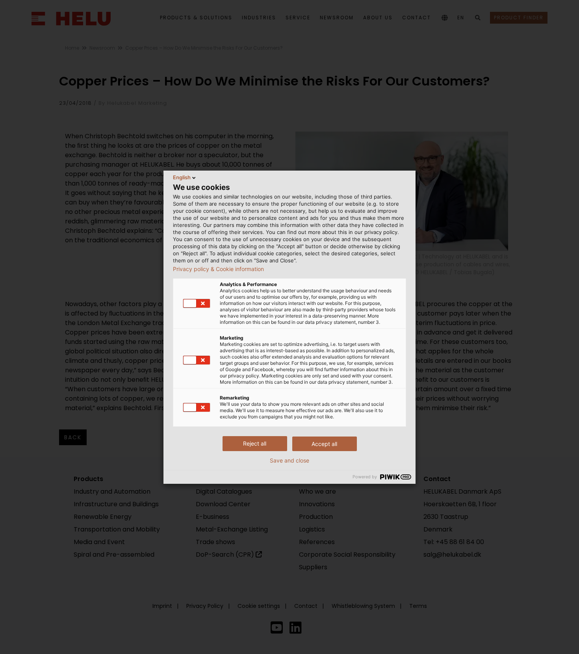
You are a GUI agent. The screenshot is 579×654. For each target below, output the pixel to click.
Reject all (254, 443)
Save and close (289, 460)
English (182, 177)
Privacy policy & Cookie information (218, 269)
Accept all (324, 443)
